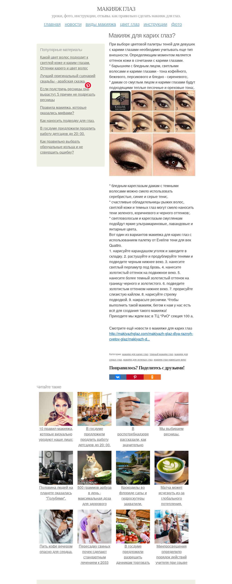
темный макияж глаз (161, 354)
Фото (176, 24)
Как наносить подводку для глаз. (67, 121)
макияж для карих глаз (135, 354)
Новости (73, 24)
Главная (52, 24)
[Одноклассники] (152, 377)
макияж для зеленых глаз (137, 359)
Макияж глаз (116, 8)
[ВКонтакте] (117, 377)
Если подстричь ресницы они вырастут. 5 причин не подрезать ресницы (67, 94)
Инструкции (155, 24)
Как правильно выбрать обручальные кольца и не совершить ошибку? (61, 147)
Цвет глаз (130, 24)
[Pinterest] (135, 377)
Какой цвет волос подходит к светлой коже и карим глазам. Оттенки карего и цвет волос (65, 62)
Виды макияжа (101, 24)
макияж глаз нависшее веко (170, 359)
